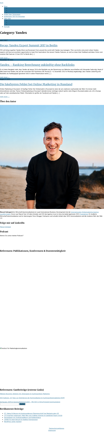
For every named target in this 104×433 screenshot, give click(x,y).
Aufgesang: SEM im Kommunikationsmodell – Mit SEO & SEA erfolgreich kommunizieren (30, 402)
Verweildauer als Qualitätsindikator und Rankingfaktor (22, 417)
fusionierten (84, 214)
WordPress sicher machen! (13, 422)
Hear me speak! (13, 23)
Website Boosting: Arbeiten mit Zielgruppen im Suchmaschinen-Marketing (25, 394)
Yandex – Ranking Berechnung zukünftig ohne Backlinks (37, 64)
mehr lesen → (5, 58)
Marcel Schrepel (5, 227)
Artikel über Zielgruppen (16, 12)
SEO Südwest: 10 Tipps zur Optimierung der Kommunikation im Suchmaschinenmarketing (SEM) (32, 398)
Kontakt (7, 27)
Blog (5, 6)
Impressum (52, 430)
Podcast (11, 20)
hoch (1, 3)
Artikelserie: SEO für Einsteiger (14, 16)
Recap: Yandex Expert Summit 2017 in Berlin (28, 45)
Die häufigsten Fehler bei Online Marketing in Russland (36, 84)
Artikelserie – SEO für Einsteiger (19, 10)
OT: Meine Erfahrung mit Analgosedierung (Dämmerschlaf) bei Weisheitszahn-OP (31, 413)
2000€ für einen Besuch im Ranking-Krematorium (21, 419)
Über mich (7, 18)
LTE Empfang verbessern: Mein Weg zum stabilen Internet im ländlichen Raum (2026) (33, 415)
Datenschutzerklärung (15, 25)
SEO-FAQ (11, 8)
